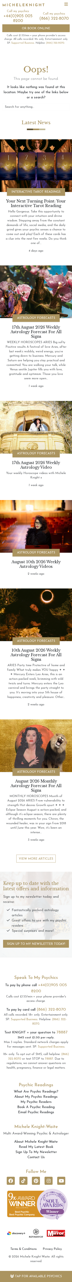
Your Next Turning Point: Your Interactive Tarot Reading (36, 203)
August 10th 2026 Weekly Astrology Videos (36, 564)
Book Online (36, 28)
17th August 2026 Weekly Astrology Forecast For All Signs (36, 332)
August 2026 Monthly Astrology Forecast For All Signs (36, 786)
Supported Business (22, 43)
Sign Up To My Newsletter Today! (36, 944)
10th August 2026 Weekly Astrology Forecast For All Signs (36, 655)
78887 (62, 1032)
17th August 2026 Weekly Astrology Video (36, 465)
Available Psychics (38, 1276)
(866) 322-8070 (54, 19)
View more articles (36, 858)
